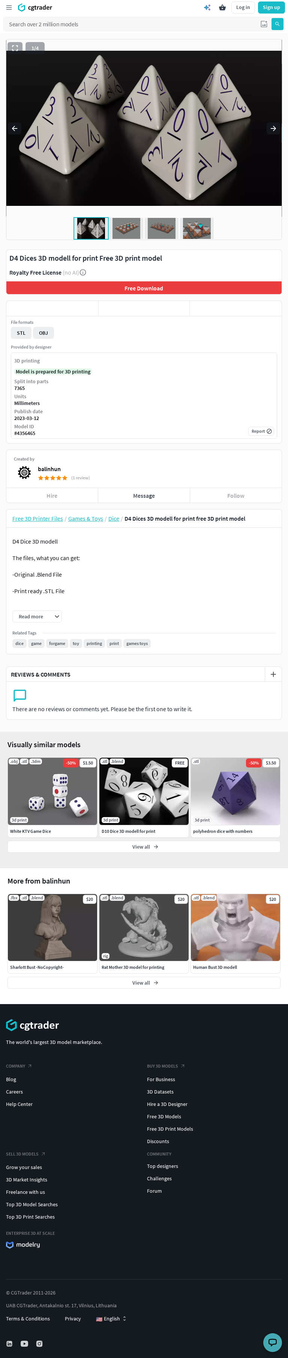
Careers (14, 1091)
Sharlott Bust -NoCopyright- (37, 967)
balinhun (49, 469)
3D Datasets (160, 1091)
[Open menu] (9, 8)
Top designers (162, 1166)
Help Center (19, 1104)
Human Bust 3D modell (215, 967)
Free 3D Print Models (170, 1128)
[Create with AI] (207, 8)
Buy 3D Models (162, 1066)
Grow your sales (24, 1167)
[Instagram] (40, 1344)
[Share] (236, 308)
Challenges (159, 1178)
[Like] (52, 308)
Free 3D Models (164, 1116)
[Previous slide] (14, 128)
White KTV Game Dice (30, 831)
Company (15, 1066)
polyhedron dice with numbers (222, 831)
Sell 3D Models (22, 1154)
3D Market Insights (26, 1179)
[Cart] (222, 8)
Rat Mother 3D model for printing (133, 967)
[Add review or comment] (273, 674)
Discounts (158, 1141)
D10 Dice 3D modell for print (128, 831)
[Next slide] (273, 128)
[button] (264, 24)
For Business (161, 1079)
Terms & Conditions (28, 1318)
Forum (154, 1190)
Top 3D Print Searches (30, 1216)
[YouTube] (25, 1343)
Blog (11, 1079)
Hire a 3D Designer (167, 1104)
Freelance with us (25, 1192)
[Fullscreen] (15, 48)
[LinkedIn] (10, 1343)
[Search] (278, 24)
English (108, 1319)
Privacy (73, 1318)
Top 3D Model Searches (32, 1204)
